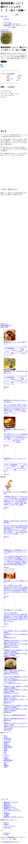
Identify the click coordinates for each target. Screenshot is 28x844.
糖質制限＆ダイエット (10, 807)
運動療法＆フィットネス (10, 808)
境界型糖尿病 (7, 739)
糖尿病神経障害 (8, 747)
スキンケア (7, 762)
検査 (5, 763)
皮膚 (5, 752)
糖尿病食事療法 (8, 760)
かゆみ (5, 757)
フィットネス (7, 740)
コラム (5, 812)
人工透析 (6, 815)
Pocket (2, 66)
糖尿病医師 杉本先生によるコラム (14, 817)
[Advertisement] (14, 114)
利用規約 (6, 824)
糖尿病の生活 (7, 805)
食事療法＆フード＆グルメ (11, 802)
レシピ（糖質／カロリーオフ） (12, 23)
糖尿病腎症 (7, 742)
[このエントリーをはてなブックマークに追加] (1, 65)
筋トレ (5, 735)
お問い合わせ (7, 827)
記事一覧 (6, 822)
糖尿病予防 (7, 745)
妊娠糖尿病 (7, 813)
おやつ (5, 753)
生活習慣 (6, 758)
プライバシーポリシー (10, 826)
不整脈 (5, 743)
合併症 (5, 737)
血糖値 (5, 750)
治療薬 (5, 766)
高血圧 (5, 748)
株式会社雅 (7, 842)
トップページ (7, 22)
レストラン (7, 755)
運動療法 (6, 765)
